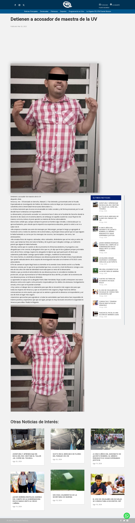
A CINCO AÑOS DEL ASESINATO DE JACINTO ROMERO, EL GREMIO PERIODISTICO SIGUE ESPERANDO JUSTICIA (107, 231)
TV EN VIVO (104, 5)
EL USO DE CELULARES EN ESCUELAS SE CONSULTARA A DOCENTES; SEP (109, 292)
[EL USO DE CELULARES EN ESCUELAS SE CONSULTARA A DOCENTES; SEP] (95, 291)
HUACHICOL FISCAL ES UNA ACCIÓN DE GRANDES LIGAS (109, 314)
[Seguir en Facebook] (15, 5)
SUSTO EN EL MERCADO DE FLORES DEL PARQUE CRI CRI (109, 218)
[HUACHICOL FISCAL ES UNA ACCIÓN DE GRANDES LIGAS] (95, 314)
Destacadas (44, 11)
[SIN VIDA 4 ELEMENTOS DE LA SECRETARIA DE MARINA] (95, 270)
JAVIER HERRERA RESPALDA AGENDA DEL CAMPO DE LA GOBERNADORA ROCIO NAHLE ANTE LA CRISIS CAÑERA (108, 247)
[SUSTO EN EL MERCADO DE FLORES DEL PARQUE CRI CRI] (95, 217)
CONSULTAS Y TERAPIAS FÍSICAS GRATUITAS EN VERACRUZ (107, 303)
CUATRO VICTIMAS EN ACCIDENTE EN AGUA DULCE (107, 280)
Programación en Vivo (76, 11)
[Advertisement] (67, 45)
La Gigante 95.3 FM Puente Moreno (98, 11)
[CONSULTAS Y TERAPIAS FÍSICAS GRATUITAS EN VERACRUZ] (95, 302)
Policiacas (54, 11)
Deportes (63, 11)
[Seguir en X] (23, 5)
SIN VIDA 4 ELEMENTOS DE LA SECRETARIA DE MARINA (109, 270)
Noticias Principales (31, 11)
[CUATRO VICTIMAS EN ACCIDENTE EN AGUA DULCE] (95, 280)
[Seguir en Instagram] (19, 5)
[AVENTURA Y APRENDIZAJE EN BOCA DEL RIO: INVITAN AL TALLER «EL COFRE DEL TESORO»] (95, 204)
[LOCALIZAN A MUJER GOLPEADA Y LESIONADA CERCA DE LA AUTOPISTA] (95, 259)
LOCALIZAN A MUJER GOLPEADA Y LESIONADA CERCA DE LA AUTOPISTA (108, 260)
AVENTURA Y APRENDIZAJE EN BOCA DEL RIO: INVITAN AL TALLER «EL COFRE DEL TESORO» (109, 206)
